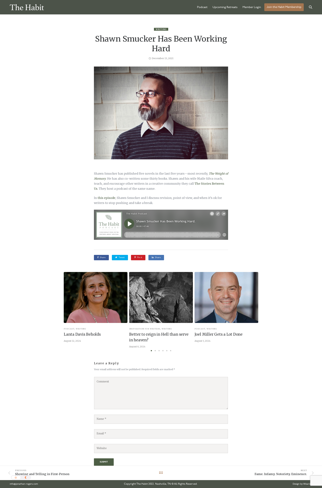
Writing (161, 29)
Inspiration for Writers (144, 329)
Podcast (202, 7)
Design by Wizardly (302, 484)
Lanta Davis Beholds (82, 334)
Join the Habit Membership (284, 7)
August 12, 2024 (72, 341)
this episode (106, 198)
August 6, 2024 (137, 347)
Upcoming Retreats (224, 7)
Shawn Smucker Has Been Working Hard (161, 43)
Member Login (252, 7)
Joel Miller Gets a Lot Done (219, 334)
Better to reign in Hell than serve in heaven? (159, 337)
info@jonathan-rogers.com (24, 484)
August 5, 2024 (202, 341)
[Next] (265, 310)
